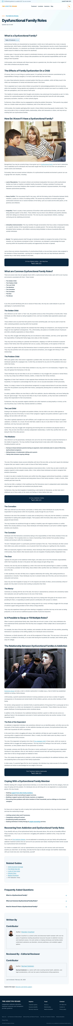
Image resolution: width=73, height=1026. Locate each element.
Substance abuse (9, 691)
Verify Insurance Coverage (15, 867)
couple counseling (34, 821)
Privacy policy (63, 1009)
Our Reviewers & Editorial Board (15, 1016)
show (17, 40)
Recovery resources (33, 1009)
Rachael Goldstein (27, 966)
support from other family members (22, 793)
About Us (4, 1016)
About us (46, 1004)
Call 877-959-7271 (66, 1)
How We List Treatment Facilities (47, 1016)
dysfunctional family (47, 164)
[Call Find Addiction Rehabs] (69, 6)
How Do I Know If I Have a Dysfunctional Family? (21, 906)
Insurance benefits (33, 1007)
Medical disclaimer (48, 1009)
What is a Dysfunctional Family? (16, 895)
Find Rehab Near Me (14, 869)
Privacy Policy (5, 1020)
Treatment (34, 6)
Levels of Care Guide (14, 871)
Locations (40, 6)
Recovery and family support (24, 987)
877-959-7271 (37, 263)
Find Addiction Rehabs (18, 839)
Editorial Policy (12, 873)
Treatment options (33, 1004)
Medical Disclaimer (13, 875)
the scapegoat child (39, 741)
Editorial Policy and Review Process (31, 1016)
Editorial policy (47, 1007)
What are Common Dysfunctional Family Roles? (22, 901)
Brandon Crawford (27, 932)
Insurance (46, 6)
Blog (52, 6)
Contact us (62, 1007)
